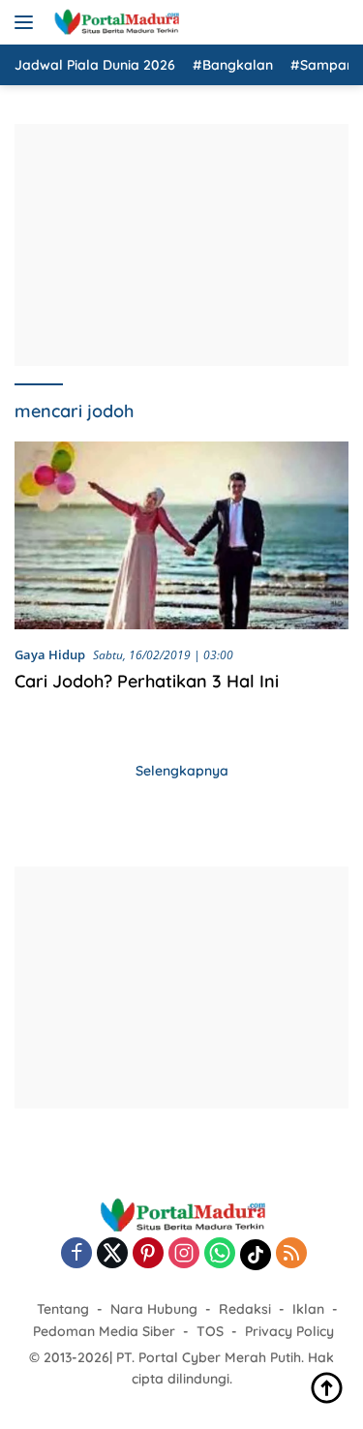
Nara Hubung (153, 1309)
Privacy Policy (289, 1331)
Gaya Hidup (50, 654)
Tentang (63, 1309)
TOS (210, 1331)
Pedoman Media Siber (104, 1331)
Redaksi (245, 1309)
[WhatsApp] (219, 1254)
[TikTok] (255, 1254)
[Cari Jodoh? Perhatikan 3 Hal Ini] (181, 534)
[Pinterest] (148, 1254)
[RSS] (291, 1254)
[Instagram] (183, 1254)
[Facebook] (76, 1254)
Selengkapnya (182, 770)
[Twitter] (112, 1254)
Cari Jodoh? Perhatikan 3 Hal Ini (147, 681)
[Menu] (28, 22)
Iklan (308, 1309)
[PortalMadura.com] (113, 22)
